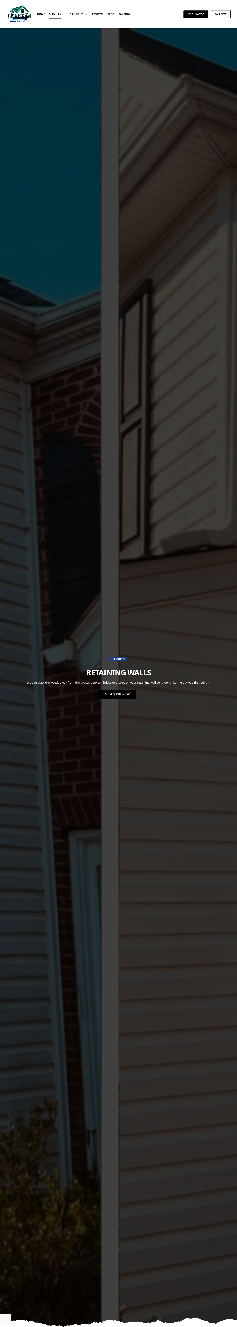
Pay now (124, 14)
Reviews (97, 14)
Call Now (221, 14)
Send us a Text (195, 14)
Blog (111, 14)
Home (41, 14)
